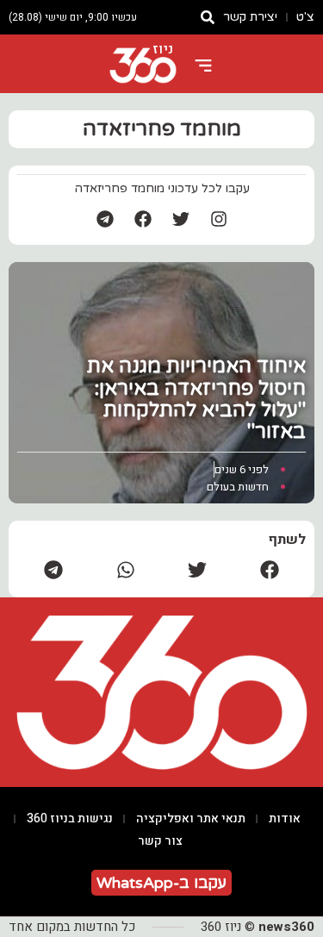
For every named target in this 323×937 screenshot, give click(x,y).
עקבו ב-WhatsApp (161, 882)
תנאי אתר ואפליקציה (190, 818)
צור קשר (160, 841)
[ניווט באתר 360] (203, 65)
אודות (285, 818)
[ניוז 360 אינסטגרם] (219, 219)
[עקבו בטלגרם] (105, 219)
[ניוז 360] (143, 65)
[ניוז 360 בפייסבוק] (143, 219)
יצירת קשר (250, 16)
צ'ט (305, 16)
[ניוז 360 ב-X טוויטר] (181, 219)
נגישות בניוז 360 (70, 818)
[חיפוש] (207, 17)
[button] (269, 569)
